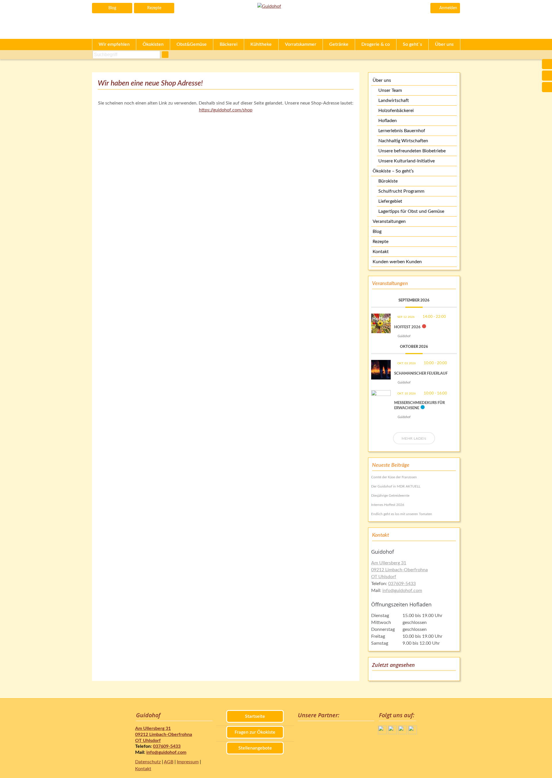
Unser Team (390, 90)
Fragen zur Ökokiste (255, 732)
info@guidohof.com (402, 590)
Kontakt (381, 251)
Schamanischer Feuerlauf (421, 373)
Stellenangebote (255, 748)
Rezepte (154, 8)
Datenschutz (148, 762)
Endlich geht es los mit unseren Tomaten (401, 514)
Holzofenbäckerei (396, 110)
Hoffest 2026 (407, 327)
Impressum (188, 762)
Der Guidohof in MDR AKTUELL (395, 486)
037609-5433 (402, 583)
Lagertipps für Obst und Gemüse (411, 211)
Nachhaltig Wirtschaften (403, 140)
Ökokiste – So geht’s (393, 171)
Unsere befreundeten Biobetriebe (412, 151)
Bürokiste (388, 181)
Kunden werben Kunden (397, 261)
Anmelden (448, 8)
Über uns (382, 80)
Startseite (255, 716)
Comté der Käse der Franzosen (394, 477)
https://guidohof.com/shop (225, 110)
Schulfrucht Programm (401, 191)
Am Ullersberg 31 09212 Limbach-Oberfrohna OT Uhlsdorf (399, 570)
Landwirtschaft (393, 100)
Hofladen (387, 120)
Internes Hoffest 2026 (387, 504)
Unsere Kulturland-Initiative (406, 161)
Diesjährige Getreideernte (390, 495)
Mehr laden (414, 438)
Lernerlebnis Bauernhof (401, 130)
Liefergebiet (390, 201)
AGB (168, 762)
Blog (112, 8)
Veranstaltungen (389, 221)
